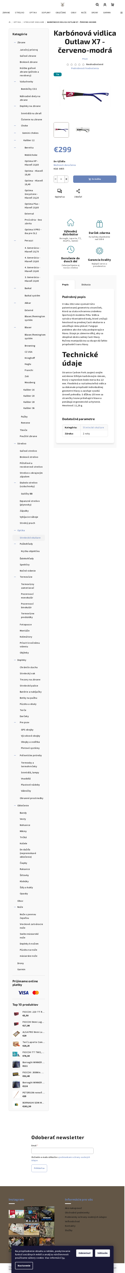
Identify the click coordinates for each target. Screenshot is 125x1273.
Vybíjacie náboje (29, 517)
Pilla (85, 59)
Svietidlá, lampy (30, 772)
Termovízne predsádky (27, 615)
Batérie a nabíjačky (31, 692)
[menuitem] (6, 12)
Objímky (24, 652)
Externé (29, 310)
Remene (25, 422)
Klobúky (24, 881)
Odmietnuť (84, 1253)
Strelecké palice (29, 685)
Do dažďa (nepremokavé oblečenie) (28, 853)
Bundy (23, 813)
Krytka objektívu (30, 551)
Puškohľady (26, 544)
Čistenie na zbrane (31, 119)
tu (63, 1258)
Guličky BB (27, 493)
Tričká (23, 837)
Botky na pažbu (28, 698)
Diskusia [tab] (86, 284)
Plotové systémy (30, 748)
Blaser (28, 327)
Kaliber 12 (29, 140)
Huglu (28, 364)
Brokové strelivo (29, 457)
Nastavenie (24, 1265)
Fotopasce (26, 624)
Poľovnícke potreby (31, 755)
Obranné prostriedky (31, 798)
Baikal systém (32, 295)
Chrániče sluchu (29, 667)
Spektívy (25, 564)
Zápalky (24, 511)
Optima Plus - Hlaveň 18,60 (32, 205)
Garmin (21, 969)
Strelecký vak (27, 673)
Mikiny (23, 831)
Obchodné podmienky (77, 1212)
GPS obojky (27, 729)
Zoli (27, 376)
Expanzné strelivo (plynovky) (30, 502)
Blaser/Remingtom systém (35, 336)
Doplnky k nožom (29, 943)
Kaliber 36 (29, 408)
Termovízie (26, 577)
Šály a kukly (26, 887)
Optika (21, 530)
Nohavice (25, 825)
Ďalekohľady (27, 558)
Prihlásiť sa (39, 1168)
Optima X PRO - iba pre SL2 (33, 231)
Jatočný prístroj (29, 50)
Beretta (29, 147)
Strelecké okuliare (30, 537)
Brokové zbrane (29, 62)
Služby (68, 1230)
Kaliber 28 (29, 402)
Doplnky (21, 660)
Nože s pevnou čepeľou (28, 916)
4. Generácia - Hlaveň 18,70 (32, 249)
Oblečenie (23, 805)
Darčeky (24, 716)
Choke (24, 125)
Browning (30, 345)
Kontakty (70, 1226)
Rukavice (25, 869)
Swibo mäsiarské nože (29, 935)
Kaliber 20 (29, 396)
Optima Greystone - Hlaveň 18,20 (32, 194)
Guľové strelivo (28, 451)
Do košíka (96, 179)
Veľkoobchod (72, 1221)
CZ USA (28, 352)
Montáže (25, 630)
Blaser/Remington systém (35, 318)
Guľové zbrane (28, 56)
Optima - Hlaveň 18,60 (34, 172)
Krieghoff (30, 358)
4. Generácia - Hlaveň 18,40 (32, 269)
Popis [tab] (65, 284)
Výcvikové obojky (30, 736)
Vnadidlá (26, 778)
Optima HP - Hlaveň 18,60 (32, 162)
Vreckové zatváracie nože (31, 926)
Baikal (28, 288)
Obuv (20, 901)
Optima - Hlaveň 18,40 (34, 182)
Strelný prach (27, 523)
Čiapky (23, 863)
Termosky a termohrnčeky (29, 764)
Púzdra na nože (28, 950)
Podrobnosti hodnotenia (85, 68)
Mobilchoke (31, 155)
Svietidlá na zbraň (31, 113)
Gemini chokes (30, 133)
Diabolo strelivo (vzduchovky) (29, 484)
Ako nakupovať (73, 1208)
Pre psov (24, 722)
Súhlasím (102, 1253)
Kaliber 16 (29, 389)
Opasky (24, 893)
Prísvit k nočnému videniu (30, 644)
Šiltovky (24, 875)
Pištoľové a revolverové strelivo (31, 465)
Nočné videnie (28, 570)
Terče (23, 710)
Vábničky (26, 791)
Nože (20, 907)
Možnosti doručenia (65, 165)
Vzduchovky (26, 81)
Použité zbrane (28, 436)
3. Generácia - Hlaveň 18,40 (32, 279)
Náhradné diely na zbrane (30, 98)
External (29, 213)
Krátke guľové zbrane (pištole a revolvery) (29, 71)
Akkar (28, 303)
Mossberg (30, 382)
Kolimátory (26, 636)
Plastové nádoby (30, 784)
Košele (23, 843)
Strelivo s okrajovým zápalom (31, 474)
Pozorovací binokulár (27, 605)
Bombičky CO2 (29, 89)
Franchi (29, 370)
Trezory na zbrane (30, 679)
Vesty (23, 819)
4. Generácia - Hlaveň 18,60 (32, 259)
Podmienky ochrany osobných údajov (86, 1217)
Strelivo (21, 443)
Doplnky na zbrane (30, 106)
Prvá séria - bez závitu (33, 221)
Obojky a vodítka (30, 742)
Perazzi (29, 240)
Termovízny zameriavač (27, 586)
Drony (20, 963)
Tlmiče (23, 430)
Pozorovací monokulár (27, 595)
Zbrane (21, 42)
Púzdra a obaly (28, 704)
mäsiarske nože (29, 956)
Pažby (24, 416)
